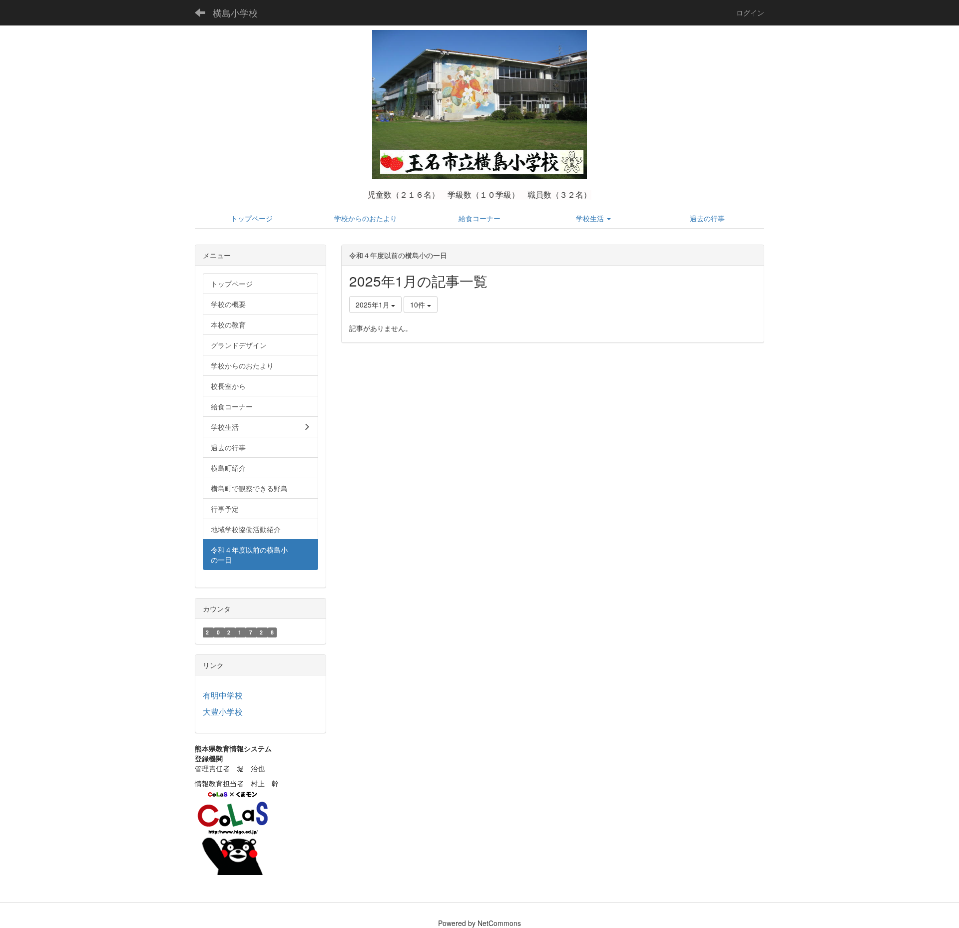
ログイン (750, 12)
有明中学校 (223, 695)
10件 (418, 304)
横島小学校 (235, 12)
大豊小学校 (223, 711)
